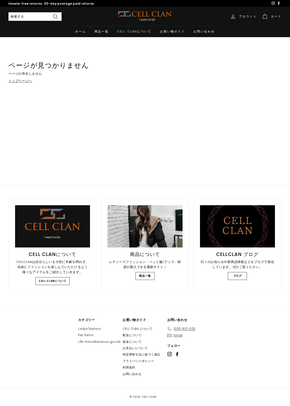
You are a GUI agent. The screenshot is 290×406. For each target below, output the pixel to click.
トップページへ (20, 81)
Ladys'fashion (89, 329)
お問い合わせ (204, 31)
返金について (132, 342)
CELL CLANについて (134, 31)
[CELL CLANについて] (52, 226)
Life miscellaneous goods (99, 342)
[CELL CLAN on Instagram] (169, 353)
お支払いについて (135, 348)
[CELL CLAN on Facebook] (177, 353)
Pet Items (86, 335)
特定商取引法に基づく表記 (141, 354)
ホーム (80, 31)
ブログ (237, 276)
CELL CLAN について (137, 329)
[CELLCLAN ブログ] (237, 226)
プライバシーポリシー (138, 361)
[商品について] (144, 226)
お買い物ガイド (172, 31)
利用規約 (129, 367)
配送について (132, 335)
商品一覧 (101, 31)
